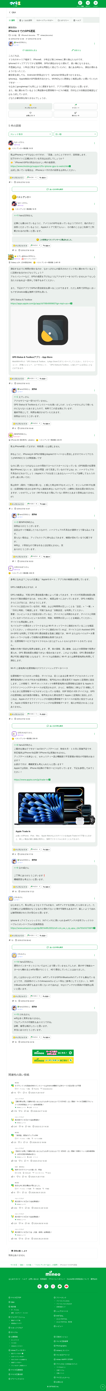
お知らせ (59, 1382)
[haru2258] (11, 43)
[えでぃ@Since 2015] (11, 258)
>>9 (16, 867)
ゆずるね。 (60, 1316)
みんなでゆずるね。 (62, 1319)
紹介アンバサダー (16, 1353)
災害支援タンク (61, 1307)
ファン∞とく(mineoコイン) (66, 1364)
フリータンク (61, 1298)
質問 (13, 20)
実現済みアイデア (16, 1323)
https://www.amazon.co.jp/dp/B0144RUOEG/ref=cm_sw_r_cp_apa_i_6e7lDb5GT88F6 (52, 928)
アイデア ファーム (18, 1317)
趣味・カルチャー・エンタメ (19, 1313)
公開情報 (14, 1337)
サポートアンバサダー (44, 20)
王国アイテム (60, 1370)
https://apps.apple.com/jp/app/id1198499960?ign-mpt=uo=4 (40, 303)
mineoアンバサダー (18, 1350)
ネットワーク (15, 1340)
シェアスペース (62, 1311)
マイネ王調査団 (17, 1370)
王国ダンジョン (62, 1337)
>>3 (16, 522)
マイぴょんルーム (63, 1377)
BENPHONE (18, 434)
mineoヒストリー (62, 1350)
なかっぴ (17, 142)
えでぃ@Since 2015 (24, 256)
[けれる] (11, 898)
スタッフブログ (17, 1328)
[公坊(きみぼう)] (11, 568)
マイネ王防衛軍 (62, 1341)
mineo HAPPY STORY (64, 1359)
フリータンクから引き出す (64, 1304)
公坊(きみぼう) (20, 567)
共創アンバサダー (16, 1362)
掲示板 (13, 1307)
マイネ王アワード (63, 1355)
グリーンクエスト (17, 1379)
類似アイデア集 (15, 1320)
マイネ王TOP (16, 1298)
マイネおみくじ (61, 1367)
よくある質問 (27, 20)
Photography (61, 1346)
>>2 (16, 397)
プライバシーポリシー (56, 1279)
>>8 (16, 745)
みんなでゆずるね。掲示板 (64, 1322)
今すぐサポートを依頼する (19, 1359)
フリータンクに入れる (62, 1301)
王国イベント (60, 1373)
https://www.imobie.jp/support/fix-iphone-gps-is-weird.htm (40, 166)
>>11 (16, 215)
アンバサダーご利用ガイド (19, 1365)
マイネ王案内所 (17, 1374)
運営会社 (94, 1279)
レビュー (59, 1326)
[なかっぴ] (11, 144)
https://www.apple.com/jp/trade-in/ (31, 779)
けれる (16, 897)
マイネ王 (13, 1343)
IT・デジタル (15, 1310)
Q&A (14, 12)
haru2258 (19, 42)
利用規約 (43, 1279)
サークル (14, 1332)
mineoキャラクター (17, 1346)
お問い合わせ (34, 1279)
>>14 (16, 961)
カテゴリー (64, 20)
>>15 (16, 1014)
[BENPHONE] (11, 435)
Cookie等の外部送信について (78, 1279)
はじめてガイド (14, 1279)
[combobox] (30, 134)
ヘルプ (78, 20)
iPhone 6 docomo (28, 35)
